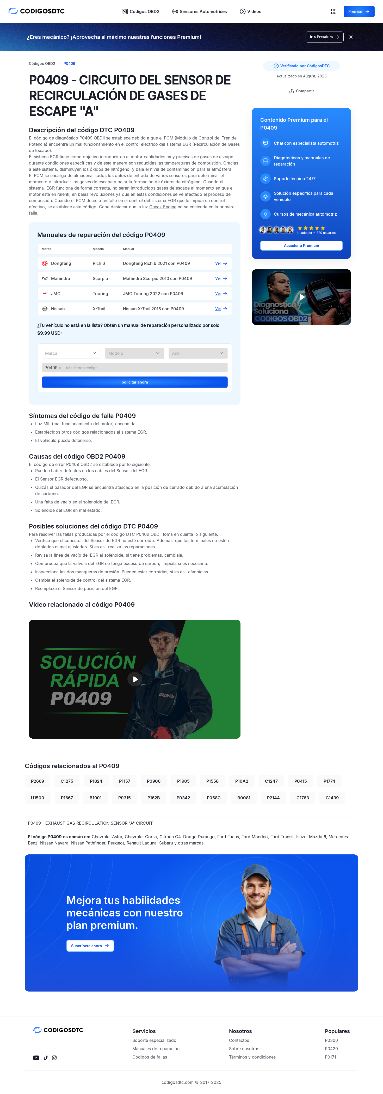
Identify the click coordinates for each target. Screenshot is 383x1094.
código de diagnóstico (56, 138)
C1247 (271, 781)
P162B (153, 797)
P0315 (124, 797)
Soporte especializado (154, 1040)
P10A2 (241, 781)
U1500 (37, 797)
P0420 (331, 1048)
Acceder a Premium (301, 245)
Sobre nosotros (244, 1048)
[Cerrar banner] (351, 37)
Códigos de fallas (149, 1057)
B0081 (243, 797)
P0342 (183, 797)
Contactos (239, 1040)
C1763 (302, 797)
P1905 (183, 781)
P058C (214, 797)
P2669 (37, 781)
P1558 (212, 781)
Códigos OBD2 (144, 11)
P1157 (124, 781)
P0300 (331, 1040)
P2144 (273, 797)
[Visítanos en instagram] (54, 1057)
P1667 (67, 797)
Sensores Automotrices (203, 11)
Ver (218, 263)
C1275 (67, 781)
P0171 (330, 1057)
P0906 (153, 781)
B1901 (96, 797)
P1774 (329, 781)
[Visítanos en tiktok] (46, 1057)
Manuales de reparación (156, 1048)
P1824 (96, 781)
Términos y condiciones (252, 1057)
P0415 (300, 781)
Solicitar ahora (135, 382)
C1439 (332, 797)
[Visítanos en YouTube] (36, 1057)
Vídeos (254, 11)
